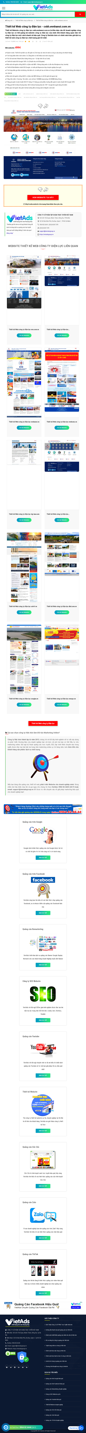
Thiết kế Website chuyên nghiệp (54, 1404)
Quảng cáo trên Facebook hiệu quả (55, 1384)
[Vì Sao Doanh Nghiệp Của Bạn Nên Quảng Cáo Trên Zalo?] (43, 1216)
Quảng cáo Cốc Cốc (31, 1147)
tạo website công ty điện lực (14, 97)
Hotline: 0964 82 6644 (12, 2)
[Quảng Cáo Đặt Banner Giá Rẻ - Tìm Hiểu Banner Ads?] (43, 942)
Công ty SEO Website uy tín (53, 1394)
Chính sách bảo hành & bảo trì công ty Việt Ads (58, 1356)
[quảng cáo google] (43, 809)
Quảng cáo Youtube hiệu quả (53, 1399)
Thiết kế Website (30, 1091)
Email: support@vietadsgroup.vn (33, 2)
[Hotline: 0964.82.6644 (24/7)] (5, 1427)
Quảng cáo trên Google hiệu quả (54, 1378)
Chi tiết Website (24, 335)
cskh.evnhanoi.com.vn (28, 94)
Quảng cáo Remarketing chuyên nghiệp (56, 1389)
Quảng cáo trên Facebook (34, 874)
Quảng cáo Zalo (29, 1202)
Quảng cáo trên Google (32, 822)
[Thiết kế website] (43, 1105)
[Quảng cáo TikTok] (43, 1268)
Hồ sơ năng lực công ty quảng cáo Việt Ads (57, 1340)
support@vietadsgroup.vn (47, 231)
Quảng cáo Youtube (31, 1036)
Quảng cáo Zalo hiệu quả (52, 1415)
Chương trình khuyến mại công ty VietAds (57, 1366)
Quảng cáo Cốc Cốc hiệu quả (53, 1410)
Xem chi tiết (43, 857)
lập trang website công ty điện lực (66, 97)
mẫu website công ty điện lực (57, 94)
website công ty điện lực (42, 94)
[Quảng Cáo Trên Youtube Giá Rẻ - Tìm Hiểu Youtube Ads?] (43, 1050)
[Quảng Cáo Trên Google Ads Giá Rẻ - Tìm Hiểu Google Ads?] (43, 835)
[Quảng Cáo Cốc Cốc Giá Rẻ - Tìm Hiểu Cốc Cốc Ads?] (43, 1160)
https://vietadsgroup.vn (46, 234)
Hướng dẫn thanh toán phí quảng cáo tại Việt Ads (59, 1330)
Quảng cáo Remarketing (33, 929)
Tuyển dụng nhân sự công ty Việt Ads (56, 1345)
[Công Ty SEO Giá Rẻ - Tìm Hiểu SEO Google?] (43, 994)
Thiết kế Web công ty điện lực (43, 723)
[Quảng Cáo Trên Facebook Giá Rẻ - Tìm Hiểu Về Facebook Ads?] (43, 887)
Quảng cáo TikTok (30, 1254)
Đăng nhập (10, 233)
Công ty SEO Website (32, 981)
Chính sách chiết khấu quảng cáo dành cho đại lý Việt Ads (61, 1335)
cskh (19, 94)
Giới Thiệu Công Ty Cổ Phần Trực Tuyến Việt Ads (59, 1324)
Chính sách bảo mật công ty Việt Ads (56, 1351)
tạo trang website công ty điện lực (48, 97)
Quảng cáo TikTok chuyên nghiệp (55, 1420)
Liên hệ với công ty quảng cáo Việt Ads (56, 1361)
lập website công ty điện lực (30, 97)
